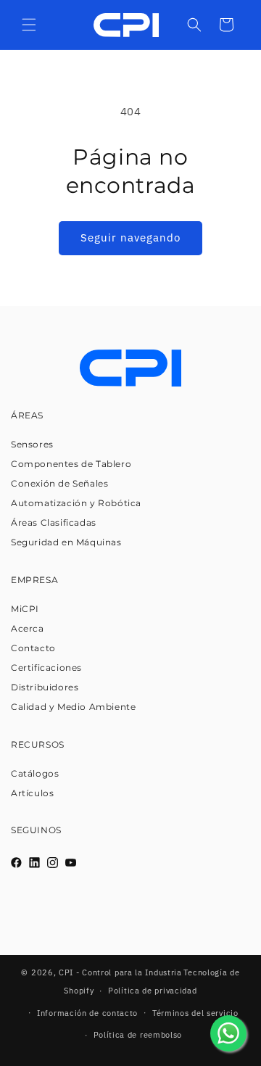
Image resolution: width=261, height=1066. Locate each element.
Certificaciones (46, 667)
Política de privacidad (152, 991)
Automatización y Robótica (76, 502)
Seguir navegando (130, 237)
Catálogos (35, 773)
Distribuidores (44, 687)
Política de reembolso (138, 1035)
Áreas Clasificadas (53, 522)
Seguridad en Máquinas (66, 542)
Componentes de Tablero (71, 463)
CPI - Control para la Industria (120, 972)
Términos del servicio (195, 1013)
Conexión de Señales (59, 483)
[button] (29, 25)
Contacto (33, 648)
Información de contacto (87, 1013)
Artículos (32, 793)
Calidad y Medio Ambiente (73, 706)
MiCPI (25, 608)
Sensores (32, 444)
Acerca (27, 628)
